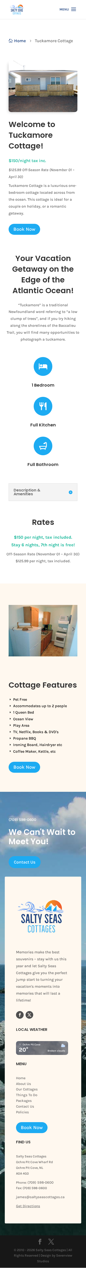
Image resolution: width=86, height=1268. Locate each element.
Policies (22, 1112)
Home (21, 1078)
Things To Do (26, 1095)
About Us (23, 1084)
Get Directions (28, 1206)
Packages (24, 1101)
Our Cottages (27, 1089)
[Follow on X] (29, 1015)
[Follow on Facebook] (20, 1015)
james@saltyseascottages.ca (40, 1197)
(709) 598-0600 (40, 1182)
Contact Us (24, 862)
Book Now (24, 229)
